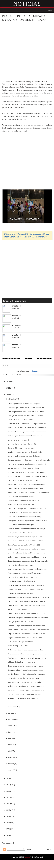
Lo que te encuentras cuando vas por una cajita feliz (27, 464)
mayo (10, 745)
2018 (8, 810)
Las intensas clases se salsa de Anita (21, 496)
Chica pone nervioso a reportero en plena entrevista (27, 520)
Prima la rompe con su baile (18, 646)
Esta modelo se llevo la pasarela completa (23, 678)
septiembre (12, 719)
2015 (8, 829)
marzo (10, 757)
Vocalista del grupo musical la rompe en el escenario (27, 537)
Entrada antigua (44, 358)
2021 (8, 791)
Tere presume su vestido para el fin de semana (25, 573)
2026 (8, 381)
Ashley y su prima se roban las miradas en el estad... (27, 690)
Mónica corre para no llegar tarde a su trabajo (25, 452)
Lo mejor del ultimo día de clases (20, 533)
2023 (8, 778)
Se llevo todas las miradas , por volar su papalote (26, 686)
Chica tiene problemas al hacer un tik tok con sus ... (27, 407)
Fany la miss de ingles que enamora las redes (24, 694)
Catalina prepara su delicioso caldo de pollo (24, 403)
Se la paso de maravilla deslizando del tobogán (25, 516)
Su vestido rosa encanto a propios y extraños (24, 682)
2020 (8, 797)
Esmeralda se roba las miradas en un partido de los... (27, 424)
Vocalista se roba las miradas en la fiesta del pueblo (27, 658)
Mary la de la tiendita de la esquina (21, 420)
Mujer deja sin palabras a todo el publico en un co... (27, 557)
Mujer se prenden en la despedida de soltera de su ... (27, 605)
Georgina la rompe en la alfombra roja (22, 581)
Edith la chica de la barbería (18, 609)
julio (10, 732)
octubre (11, 713)
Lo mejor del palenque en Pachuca (20, 565)
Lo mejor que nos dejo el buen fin (20, 621)
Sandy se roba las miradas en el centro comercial (26, 541)
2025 (8, 388)
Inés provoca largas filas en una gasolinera (23, 468)
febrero (11, 764)
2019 (8, 804)
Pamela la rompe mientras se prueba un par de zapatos (28, 492)
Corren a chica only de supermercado (22, 448)
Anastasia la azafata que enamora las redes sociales (27, 432)
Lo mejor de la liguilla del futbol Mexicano (23, 577)
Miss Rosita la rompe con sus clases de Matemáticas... (27, 508)
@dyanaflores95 (11, 234)
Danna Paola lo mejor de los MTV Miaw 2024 (24, 545)
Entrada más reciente (11, 358)
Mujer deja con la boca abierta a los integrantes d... (26, 549)
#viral (16, 237)
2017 (8, 816)
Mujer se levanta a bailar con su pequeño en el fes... (27, 634)
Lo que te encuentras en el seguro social (23, 480)
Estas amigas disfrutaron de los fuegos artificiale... (26, 589)
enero (10, 770)
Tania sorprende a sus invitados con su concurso (26, 411)
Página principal (8, 843)
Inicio (28, 358)
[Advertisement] (27, 51)
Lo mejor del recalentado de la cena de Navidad (25, 415)
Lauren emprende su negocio (19, 440)
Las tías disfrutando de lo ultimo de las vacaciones (26, 674)
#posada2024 (23, 234)
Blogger (34, 371)
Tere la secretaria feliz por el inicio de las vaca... (25, 512)
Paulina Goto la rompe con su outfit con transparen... (27, 428)
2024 (8, 394)
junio (10, 738)
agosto (11, 726)
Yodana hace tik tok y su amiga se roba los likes (25, 488)
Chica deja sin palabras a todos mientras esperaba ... (27, 626)
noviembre (12, 707)
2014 (8, 835)
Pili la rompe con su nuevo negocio (21, 504)
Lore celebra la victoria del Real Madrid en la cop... (26, 553)
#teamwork (9, 237)
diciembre (12, 399)
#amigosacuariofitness (39, 234)
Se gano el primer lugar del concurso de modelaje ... (27, 670)
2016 (8, 822)
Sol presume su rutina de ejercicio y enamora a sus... (27, 654)
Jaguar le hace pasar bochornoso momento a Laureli (27, 476)
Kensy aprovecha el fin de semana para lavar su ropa (27, 569)
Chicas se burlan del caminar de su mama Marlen (26, 666)
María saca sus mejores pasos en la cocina (23, 500)
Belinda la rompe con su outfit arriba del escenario (26, 484)
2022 (8, 785)
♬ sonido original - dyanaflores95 (33, 237)
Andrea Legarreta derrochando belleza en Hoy (25, 436)
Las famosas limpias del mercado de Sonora (24, 456)
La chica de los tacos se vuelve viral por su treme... (26, 585)
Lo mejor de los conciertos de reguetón (22, 444)
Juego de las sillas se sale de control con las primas (26, 472)
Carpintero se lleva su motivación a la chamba (25, 638)
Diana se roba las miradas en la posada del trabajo (26, 529)
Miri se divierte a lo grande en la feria (21, 662)
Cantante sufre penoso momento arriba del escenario (28, 561)
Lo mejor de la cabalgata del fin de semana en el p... (27, 601)
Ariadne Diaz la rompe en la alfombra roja (23, 698)
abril (10, 751)
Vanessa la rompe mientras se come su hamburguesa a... (29, 597)
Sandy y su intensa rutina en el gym (21, 525)
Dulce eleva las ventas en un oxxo (20, 593)
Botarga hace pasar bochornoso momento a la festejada (29, 460)
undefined (16, 306)
